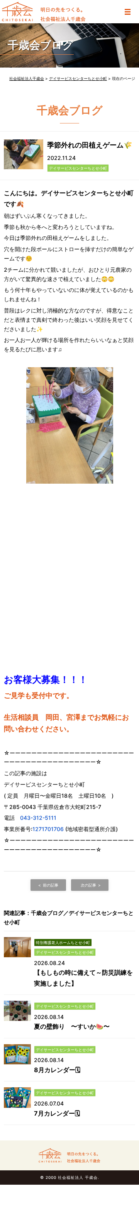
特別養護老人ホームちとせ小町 (63, 942)
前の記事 (50, 885)
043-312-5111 (38, 817)
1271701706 (48, 829)
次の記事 (88, 885)
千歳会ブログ (41, 45)
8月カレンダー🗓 (57, 1070)
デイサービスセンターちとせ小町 (78, 168)
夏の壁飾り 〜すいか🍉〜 (72, 1026)
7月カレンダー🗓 (57, 1113)
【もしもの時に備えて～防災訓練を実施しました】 (83, 977)
